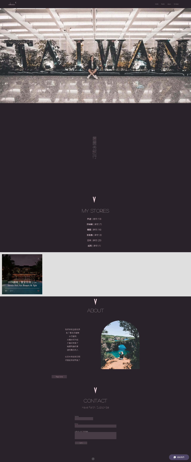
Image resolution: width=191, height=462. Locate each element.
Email (76, 424)
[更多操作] (39, 258)
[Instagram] (93, 458)
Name (76, 416)
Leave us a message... (82, 431)
